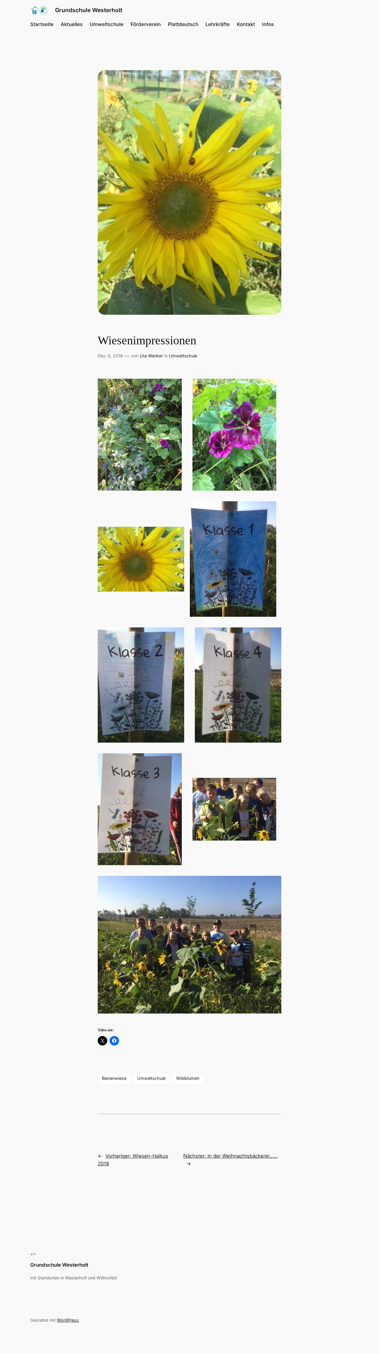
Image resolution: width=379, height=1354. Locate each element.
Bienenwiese (114, 1078)
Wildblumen (187, 1078)
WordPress (68, 1320)
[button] (140, 435)
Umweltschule (183, 355)
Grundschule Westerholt (88, 10)
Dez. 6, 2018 (110, 355)
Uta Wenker (151, 355)
